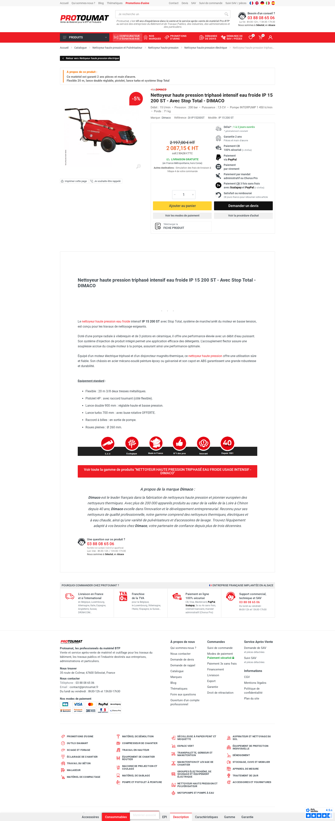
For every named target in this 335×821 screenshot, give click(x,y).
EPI (164, 815)
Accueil (64, 3)
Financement (215, 669)
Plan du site (251, 698)
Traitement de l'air (245, 775)
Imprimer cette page (76, 181)
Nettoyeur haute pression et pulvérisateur (197, 785)
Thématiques (115, 3)
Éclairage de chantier (82, 756)
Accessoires (90, 817)
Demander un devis (243, 206)
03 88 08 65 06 (261, 18)
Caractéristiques (206, 817)
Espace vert (185, 745)
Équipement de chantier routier (138, 758)
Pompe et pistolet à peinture (142, 782)
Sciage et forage (78, 750)
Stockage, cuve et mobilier (251, 762)
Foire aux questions (183, 694)
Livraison (213, 675)
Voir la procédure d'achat (243, 215)
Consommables (116, 817)
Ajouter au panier (182, 206)
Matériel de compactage (83, 776)
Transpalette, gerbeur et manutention (194, 754)
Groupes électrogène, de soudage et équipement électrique (194, 774)
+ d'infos (247, 150)
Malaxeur (73, 770)
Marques (176, 677)
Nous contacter (180, 653)
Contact (174, 3)
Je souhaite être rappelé (107, 181)
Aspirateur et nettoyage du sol (252, 738)
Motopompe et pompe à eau (195, 792)
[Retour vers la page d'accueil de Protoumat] (84, 19)
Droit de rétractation (220, 692)
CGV (247, 677)
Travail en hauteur (135, 750)
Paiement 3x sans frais (222, 663)
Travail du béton (79, 763)
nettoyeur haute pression (205, 356)
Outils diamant (77, 743)
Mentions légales (255, 683)
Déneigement (241, 755)
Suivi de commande (210, 3)
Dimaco (166, 117)
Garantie (247, 817)
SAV (193, 3)
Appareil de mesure (246, 768)
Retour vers (92, 58)
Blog (101, 3)
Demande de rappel (182, 665)
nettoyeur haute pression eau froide (106, 321)
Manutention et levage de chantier (195, 763)
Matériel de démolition (138, 736)
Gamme (229, 817)
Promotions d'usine (80, 736)
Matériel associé (144, 817)
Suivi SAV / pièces (235, 3)
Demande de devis (182, 659)
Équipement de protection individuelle (250, 747)
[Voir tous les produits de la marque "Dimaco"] (158, 89)
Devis (185, 3)
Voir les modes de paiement (182, 215)
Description (181, 817)
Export (211, 681)
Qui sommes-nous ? (83, 3)
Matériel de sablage (136, 775)
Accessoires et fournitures (252, 782)
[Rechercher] (226, 14)
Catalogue (177, 671)
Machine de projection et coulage (139, 767)
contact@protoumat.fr (84, 687)
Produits (76, 37)
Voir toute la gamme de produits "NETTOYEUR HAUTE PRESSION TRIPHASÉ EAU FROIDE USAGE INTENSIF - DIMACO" (167, 471)
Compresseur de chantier (139, 743)
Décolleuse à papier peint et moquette (196, 738)
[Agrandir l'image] (138, 166)
